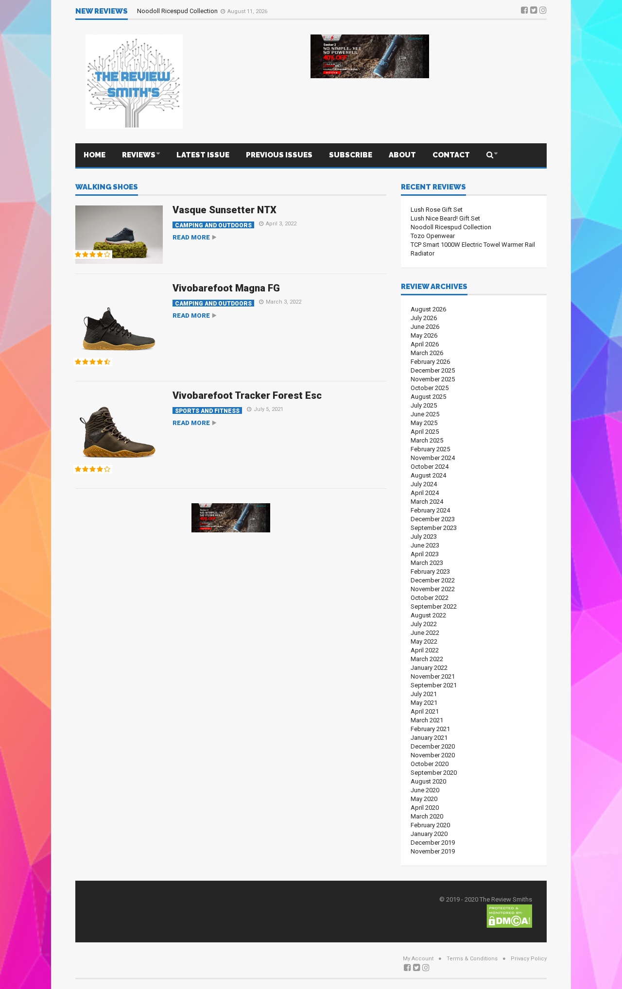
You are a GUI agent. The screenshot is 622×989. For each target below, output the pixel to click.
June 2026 (425, 326)
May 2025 (424, 422)
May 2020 (424, 798)
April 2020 (425, 807)
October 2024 (430, 466)
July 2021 (424, 694)
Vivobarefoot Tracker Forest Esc (247, 395)
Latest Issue (202, 155)
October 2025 (430, 388)
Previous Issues (279, 155)
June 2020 (425, 790)
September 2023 (434, 527)
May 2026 (424, 335)
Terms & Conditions (472, 958)
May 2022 (424, 641)
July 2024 (424, 484)
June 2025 (425, 414)
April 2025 (425, 431)
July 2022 (424, 624)
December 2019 (433, 842)
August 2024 (428, 475)
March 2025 (427, 440)
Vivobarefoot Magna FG (226, 288)
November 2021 (433, 676)
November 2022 (433, 589)
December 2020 (433, 746)
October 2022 (430, 597)
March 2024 (427, 501)
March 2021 (427, 720)
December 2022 (433, 580)
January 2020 (429, 833)
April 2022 (425, 650)
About (402, 155)
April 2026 (425, 344)
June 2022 (425, 632)
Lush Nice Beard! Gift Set (445, 218)
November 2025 (433, 379)
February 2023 (430, 571)
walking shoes (106, 187)
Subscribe (350, 155)
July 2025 (424, 405)
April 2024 (425, 492)
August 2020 (428, 781)
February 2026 (430, 361)
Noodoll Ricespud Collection (178, 11)
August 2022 (428, 615)
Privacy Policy (529, 958)
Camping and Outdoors (213, 225)
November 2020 (433, 755)
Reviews (139, 155)
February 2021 (430, 729)
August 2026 (428, 309)
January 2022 (429, 667)
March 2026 (427, 353)
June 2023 (425, 545)
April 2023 (425, 554)
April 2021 (425, 711)
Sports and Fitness (207, 411)
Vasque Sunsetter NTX (224, 210)
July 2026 (424, 318)
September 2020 (434, 772)
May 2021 (424, 702)
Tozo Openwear (433, 235)
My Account (418, 958)
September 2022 (434, 606)
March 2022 (427, 659)
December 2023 (433, 519)
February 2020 (430, 825)
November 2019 (433, 851)
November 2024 (433, 457)
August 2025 (428, 396)
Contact (451, 155)
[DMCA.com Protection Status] (509, 915)
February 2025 (430, 449)
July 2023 (424, 536)
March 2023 (427, 562)
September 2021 (434, 685)
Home (94, 155)
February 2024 (430, 510)
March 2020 (427, 816)
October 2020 (430, 763)
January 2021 (429, 737)
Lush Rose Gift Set (437, 209)
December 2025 (433, 370)
